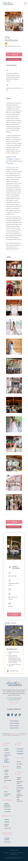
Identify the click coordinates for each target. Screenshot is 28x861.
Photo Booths (7, 809)
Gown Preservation (20, 800)
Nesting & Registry (6, 825)
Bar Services (20, 764)
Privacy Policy (13, 852)
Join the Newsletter (14, 725)
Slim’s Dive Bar (11, 649)
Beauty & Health (19, 790)
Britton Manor (22, 735)
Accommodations (7, 781)
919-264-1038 (12, 576)
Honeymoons (7, 842)
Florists (6, 791)
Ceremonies (7, 752)
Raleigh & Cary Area (13, 652)
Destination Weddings (7, 838)
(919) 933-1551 (14, 702)
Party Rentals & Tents (7, 794)
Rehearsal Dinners (6, 777)
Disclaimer (7, 852)
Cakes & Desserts (19, 767)
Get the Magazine (14, 721)
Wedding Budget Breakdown (7, 760)
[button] (6, 650)
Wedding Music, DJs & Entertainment (7, 805)
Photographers (20, 749)
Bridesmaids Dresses (19, 782)
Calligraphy (6, 822)
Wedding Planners (6, 749)
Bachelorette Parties (7, 755)
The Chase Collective (14, 733)
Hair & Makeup (20, 788)
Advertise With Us (14, 728)
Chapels (6, 774)
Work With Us (20, 852)
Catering (19, 761)
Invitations (6, 819)
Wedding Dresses (19, 778)
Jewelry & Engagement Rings (20, 795)
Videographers (20, 753)
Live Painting (7, 811)
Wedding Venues (14, 664)
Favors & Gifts (7, 828)
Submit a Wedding (14, 723)
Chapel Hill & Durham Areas (14, 46)
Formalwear (19, 785)
